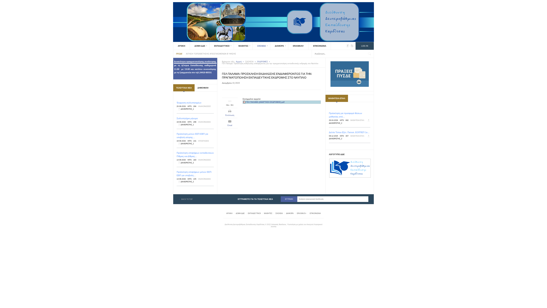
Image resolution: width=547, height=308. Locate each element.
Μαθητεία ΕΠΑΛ (357, 120)
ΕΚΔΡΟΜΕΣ (262, 62)
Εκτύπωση (229, 115)
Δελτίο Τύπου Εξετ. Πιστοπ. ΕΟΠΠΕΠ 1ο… (349, 132)
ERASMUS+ (298, 46)
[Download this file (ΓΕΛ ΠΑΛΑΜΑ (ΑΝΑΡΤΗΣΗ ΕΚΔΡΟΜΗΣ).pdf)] (244, 102)
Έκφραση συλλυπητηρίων (189, 102)
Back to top (187, 199)
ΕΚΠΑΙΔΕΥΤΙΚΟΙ (221, 46)
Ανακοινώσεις (204, 106)
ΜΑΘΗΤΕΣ (243, 46)
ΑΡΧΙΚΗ (181, 46)
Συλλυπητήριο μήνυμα (187, 118)
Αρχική (239, 62)
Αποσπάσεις (203, 141)
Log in (364, 46)
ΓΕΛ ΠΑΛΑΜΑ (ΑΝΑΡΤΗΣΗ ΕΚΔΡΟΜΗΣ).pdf (265, 102)
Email (229, 125)
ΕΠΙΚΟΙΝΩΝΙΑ (319, 46)
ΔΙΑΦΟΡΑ (279, 46)
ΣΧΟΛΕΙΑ (261, 46)
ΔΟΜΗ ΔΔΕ (199, 46)
